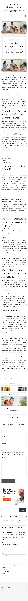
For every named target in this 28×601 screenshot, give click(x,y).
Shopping (4, 573)
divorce (12, 376)
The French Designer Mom (14, 6)
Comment (4, 457)
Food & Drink (5, 569)
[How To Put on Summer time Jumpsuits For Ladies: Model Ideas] (4, 389)
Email (3, 436)
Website (3, 443)
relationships (18, 378)
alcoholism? (5, 376)
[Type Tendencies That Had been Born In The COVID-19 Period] (23, 389)
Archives (5, 587)
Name (3, 429)
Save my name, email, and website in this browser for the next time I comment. (12, 453)
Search (23, 510)
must (2, 318)
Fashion (4, 567)
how (22, 376)
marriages (10, 378)
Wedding (4, 575)
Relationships (14, 40)
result (4, 380)
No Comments (14, 383)
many (4, 378)
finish (17, 376)
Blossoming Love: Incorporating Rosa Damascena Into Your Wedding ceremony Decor (13, 521)
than (18, 101)
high (24, 121)
